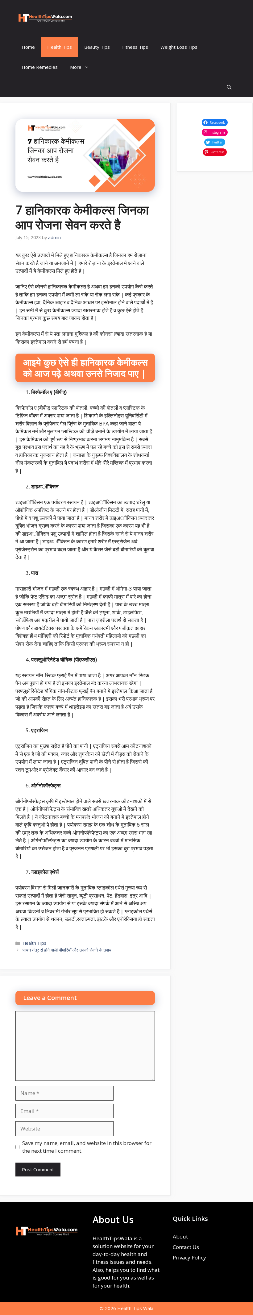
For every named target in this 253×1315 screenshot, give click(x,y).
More (75, 67)
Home (28, 47)
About (180, 1236)
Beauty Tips (97, 47)
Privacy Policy (189, 1257)
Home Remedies (40, 67)
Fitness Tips (135, 47)
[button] (229, 87)
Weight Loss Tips (178, 47)
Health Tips (59, 47)
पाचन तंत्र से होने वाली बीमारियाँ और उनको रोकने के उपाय (67, 950)
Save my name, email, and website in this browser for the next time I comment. (86, 1147)
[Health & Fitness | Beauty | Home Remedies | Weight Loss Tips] (44, 18)
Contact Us (186, 1247)
